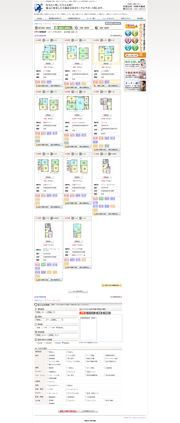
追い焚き (71, 375)
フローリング (91, 400)
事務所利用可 (110, 355)
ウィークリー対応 (112, 358)
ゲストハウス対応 (74, 361)
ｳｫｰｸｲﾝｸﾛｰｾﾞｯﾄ (54, 385)
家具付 (70, 385)
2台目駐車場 (91, 397)
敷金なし (52, 352)
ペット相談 (90, 355)
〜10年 (52, 327)
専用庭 (51, 400)
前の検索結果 (41, 36)
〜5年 (45, 327)
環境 (36, 368)
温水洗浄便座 (110, 375)
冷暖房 (37, 381)
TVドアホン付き (73, 393)
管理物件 (52, 403)
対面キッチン (91, 372)
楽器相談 (52, 358)
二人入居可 (71, 355)
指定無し (61, 327)
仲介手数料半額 (92, 361)
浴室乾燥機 (52, 378)
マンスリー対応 (54, 361)
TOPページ (38, 24)
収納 (36, 385)
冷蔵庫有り (52, 372)
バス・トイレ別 (54, 375)
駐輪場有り (52, 397)
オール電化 (90, 368)
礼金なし (71, 352)
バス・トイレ (40, 375)
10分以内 (49, 343)
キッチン (38, 371)
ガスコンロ (71, 372)
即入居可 (71, 358)
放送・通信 (39, 389)
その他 (37, 400)
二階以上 (71, 368)
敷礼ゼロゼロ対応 (55, 364)
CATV (51, 389)
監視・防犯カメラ (93, 393)
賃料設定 (38, 351)
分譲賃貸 (109, 368)
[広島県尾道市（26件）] (88, 318)
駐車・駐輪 (39, 397)
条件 (36, 355)
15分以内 (58, 343)
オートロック (53, 393)
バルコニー (71, 400)
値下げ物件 (109, 400)
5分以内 (39, 343)
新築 (38, 327)
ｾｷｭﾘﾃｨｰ (38, 393)
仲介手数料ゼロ (111, 361)
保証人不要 (90, 358)
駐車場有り (71, 397)
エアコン (52, 381)
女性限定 (52, 355)
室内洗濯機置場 (92, 375)
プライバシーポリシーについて (135, 418)
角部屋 (51, 368)
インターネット (73, 389)
